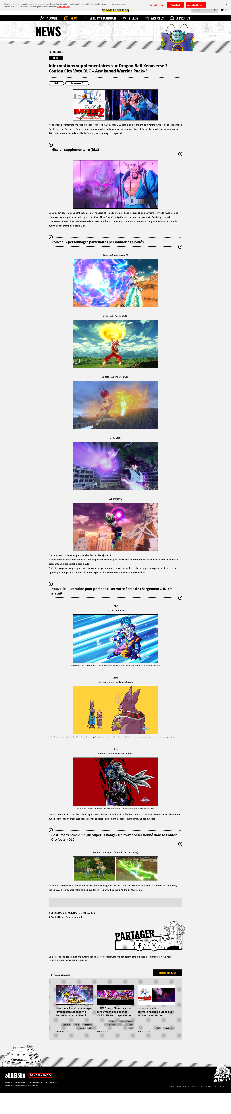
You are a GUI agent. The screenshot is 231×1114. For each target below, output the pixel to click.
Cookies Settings (156, 4)
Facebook (139, 945)
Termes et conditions (179, 1086)
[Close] (227, 4)
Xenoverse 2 (77, 83)
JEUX (56, 58)
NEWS (74, 18)
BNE (56, 83)
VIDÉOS (133, 18)
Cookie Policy (63, 6)
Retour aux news (167, 973)
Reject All (175, 4)
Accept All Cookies (196, 4)
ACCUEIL (52, 18)
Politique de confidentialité (203, 1086)
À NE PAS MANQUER (103, 18)
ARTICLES (157, 18)
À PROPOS (183, 18)
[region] (115, 4)
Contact (222, 1086)
